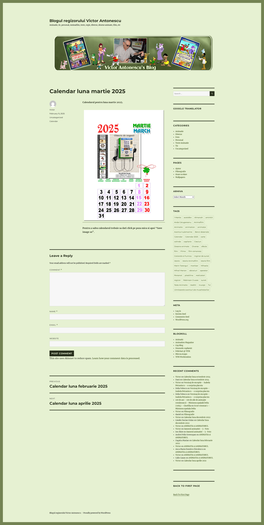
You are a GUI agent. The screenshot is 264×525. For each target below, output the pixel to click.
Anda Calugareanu (182, 222)
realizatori (200, 275)
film (176, 251)
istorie (177, 261)
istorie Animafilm (190, 261)
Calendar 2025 (191, 237)
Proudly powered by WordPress (97, 513)
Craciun (197, 241)
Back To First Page (181, 494)
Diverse (178, 134)
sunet (203, 280)
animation (190, 227)
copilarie (188, 241)
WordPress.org (182, 320)
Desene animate (181, 246)
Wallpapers (180, 177)
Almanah (198, 217)
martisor (194, 266)
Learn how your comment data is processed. (116, 358)
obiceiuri (193, 270)
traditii (193, 285)
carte (203, 237)
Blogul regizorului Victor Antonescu (85, 20)
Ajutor (178, 168)
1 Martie (177, 217)
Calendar (54, 121)
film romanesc (195, 251)
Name (53, 311)
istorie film (205, 261)
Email (54, 325)
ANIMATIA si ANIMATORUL (196, 426)
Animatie (179, 131)
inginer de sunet (201, 256)
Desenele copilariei (183, 348)
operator (204, 270)
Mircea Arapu (181, 354)
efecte (204, 246)
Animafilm (199, 222)
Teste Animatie (182, 143)
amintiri (209, 217)
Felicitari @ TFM (182, 351)
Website (54, 338)
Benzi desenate (202, 232)
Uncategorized (56, 117)
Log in (178, 311)
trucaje (202, 285)
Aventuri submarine (183, 232)
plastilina (189, 275)
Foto (177, 137)
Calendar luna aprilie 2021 (195, 461)
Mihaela (204, 266)
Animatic (179, 339)
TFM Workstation (183, 357)
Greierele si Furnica (183, 256)
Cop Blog (179, 345)
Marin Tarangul (181, 266)
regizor (177, 280)
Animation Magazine (184, 342)
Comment (56, 270)
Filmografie (180, 171)
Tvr (209, 285)
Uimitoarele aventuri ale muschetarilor (191, 290)
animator (202, 227)
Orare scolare (181, 174)
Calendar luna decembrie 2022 (197, 417)
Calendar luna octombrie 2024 (197, 377)
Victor (52, 110)
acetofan (188, 217)
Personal (179, 140)
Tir (176, 146)
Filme (183, 251)
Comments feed (182, 317)
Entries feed (180, 314)
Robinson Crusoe (190, 280)
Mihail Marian (180, 270)
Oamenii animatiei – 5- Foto (196, 429)
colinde (177, 241)
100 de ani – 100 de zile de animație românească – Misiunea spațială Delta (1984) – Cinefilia (192, 403)
